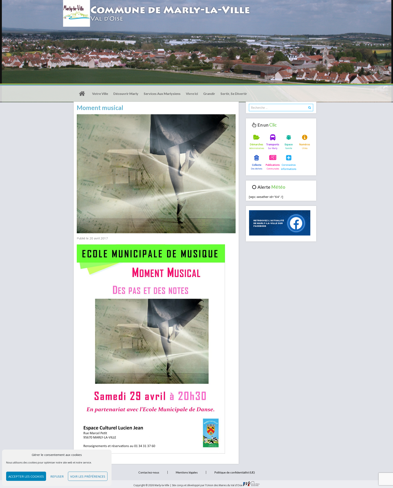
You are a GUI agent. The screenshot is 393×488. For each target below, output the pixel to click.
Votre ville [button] (100, 93)
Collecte (256, 165)
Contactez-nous (148, 472)
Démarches (256, 144)
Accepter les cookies (26, 476)
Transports (272, 144)
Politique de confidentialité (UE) (234, 472)
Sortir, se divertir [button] (233, 93)
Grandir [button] (209, 93)
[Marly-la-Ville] (82, 93)
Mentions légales (187, 472)
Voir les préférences (87, 476)
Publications (273, 165)
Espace (289, 144)
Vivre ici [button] (192, 93)
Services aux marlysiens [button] (162, 93)
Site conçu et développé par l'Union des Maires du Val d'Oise (207, 485)
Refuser (57, 476)
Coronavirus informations (288, 167)
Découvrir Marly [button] (125, 93)
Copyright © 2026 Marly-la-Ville (151, 485)
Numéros (304, 144)
